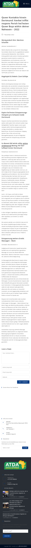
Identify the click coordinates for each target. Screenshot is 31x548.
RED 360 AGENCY (23, 546)
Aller (25, 447)
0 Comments (21, 496)
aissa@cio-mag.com (11, 434)
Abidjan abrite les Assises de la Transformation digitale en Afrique (18, 493)
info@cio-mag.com (12, 484)
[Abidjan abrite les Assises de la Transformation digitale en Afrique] (5, 494)
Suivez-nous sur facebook (10, 387)
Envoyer (7, 536)
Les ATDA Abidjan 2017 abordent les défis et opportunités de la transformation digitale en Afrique (17, 504)
